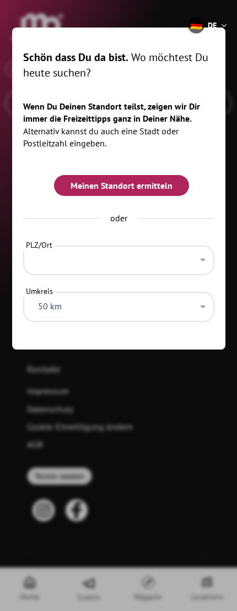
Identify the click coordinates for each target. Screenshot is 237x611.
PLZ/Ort (39, 245)
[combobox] (118, 257)
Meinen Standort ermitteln (122, 185)
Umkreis (39, 291)
